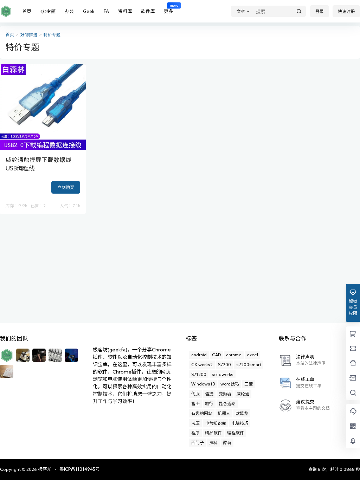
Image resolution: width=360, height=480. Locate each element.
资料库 (125, 11)
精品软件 (213, 432)
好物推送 (28, 35)
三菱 (248, 384)
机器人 (224, 413)
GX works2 (202, 364)
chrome (234, 354)
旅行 (209, 403)
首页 (26, 11)
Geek (89, 11)
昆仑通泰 (227, 403)
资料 (213, 442)
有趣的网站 (201, 413)
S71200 (198, 374)
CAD (216, 354)
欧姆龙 (242, 413)
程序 (195, 432)
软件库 (148, 11)
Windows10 (203, 384)
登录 (319, 11)
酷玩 (227, 442)
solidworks (222, 374)
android (199, 354)
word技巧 (229, 384)
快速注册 (346, 11)
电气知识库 (215, 423)
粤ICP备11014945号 (79, 469)
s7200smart (248, 364)
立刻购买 (65, 187)
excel (252, 354)
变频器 (225, 393)
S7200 (224, 364)
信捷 (209, 393)
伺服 (195, 393)
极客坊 (44, 469)
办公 (69, 11)
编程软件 (235, 432)
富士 (195, 403)
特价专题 (52, 35)
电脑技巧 (239, 423)
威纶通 (243, 393)
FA (106, 11)
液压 (195, 423)
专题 (51, 11)
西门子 (197, 442)
